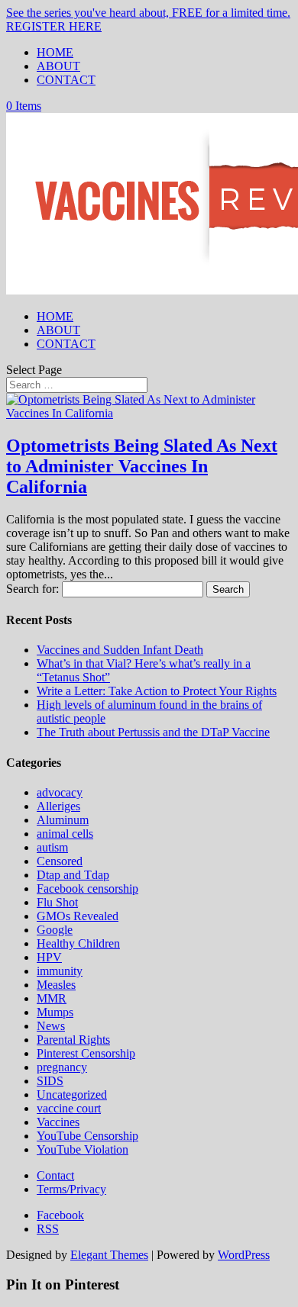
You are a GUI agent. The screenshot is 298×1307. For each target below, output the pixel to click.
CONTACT (66, 79)
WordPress (244, 1254)
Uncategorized (72, 1094)
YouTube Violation (82, 1149)
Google (55, 929)
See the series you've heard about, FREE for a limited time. (148, 12)
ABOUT (58, 66)
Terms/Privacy (71, 1189)
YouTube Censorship (87, 1135)
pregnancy (62, 1067)
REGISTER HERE (54, 26)
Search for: (32, 588)
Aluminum (63, 819)
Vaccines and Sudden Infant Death (120, 649)
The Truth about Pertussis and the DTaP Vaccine (153, 732)
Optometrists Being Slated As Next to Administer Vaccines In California (141, 466)
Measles (56, 984)
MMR (51, 998)
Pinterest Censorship (86, 1053)
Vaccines (58, 1121)
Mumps (55, 1012)
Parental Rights (73, 1039)
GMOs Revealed (77, 915)
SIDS (50, 1080)
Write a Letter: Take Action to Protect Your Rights (157, 690)
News (51, 1025)
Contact (55, 1175)
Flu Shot (57, 902)
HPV (49, 957)
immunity (60, 970)
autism (52, 847)
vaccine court (69, 1108)
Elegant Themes (109, 1254)
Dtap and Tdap (73, 874)
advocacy (60, 792)
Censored (60, 861)
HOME (55, 52)
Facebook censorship (87, 888)
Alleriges (58, 806)
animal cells (65, 833)
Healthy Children (78, 943)
